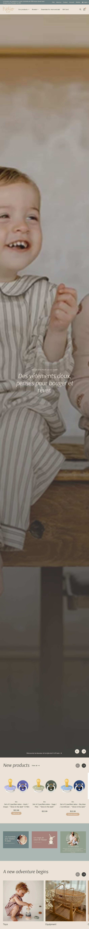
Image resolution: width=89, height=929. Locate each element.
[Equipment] (65, 900)
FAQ (53, 2)
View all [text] (36, 766)
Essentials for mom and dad (50, 9)
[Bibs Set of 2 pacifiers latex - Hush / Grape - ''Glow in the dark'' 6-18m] (16, 786)
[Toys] (23, 900)
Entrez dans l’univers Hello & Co (13, 753)
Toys (5, 924)
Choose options (73, 814)
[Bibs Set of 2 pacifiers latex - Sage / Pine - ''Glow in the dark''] (44, 786)
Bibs (16, 802)
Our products (23, 9)
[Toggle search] (80, 9)
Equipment (50, 924)
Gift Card (65, 9)
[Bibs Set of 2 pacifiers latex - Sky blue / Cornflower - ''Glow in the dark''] (73, 786)
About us (58, 2)
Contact (65, 2)
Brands (34, 9)
